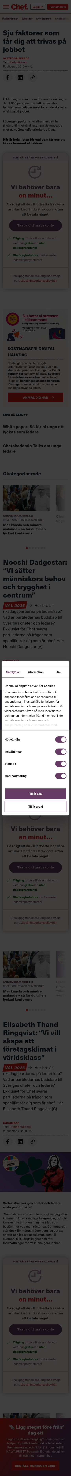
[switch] (60, 752)
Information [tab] (35, 672)
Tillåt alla (35, 793)
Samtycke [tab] (13, 672)
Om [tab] (58, 672)
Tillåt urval (35, 806)
